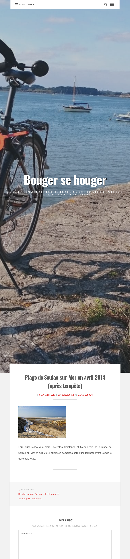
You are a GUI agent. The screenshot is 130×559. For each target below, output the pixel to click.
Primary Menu (26, 4)
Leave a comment (85, 395)
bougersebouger (66, 395)
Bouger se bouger (65, 179)
